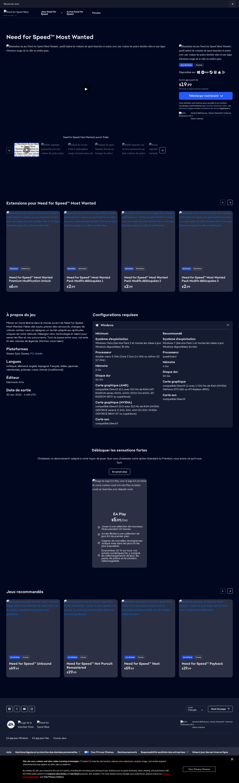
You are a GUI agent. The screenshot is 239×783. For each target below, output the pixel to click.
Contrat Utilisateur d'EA (216, 105)
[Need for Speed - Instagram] (32, 709)
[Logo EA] (10, 724)
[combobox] (195, 709)
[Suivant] (162, 150)
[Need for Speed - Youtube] (24, 709)
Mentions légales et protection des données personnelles (46, 752)
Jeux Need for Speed (48, 12)
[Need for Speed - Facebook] (9, 709)
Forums (96, 12)
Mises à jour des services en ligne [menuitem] (210, 752)
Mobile (38, 353)
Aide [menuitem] (8, 752)
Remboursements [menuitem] (127, 752)
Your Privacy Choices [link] (102, 752)
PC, (32, 353)
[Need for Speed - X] (17, 709)
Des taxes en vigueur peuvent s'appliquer (194, 89)
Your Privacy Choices (199, 769)
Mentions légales (186, 108)
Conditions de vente (209, 108)
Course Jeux (59, 738)
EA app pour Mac (40, 738)
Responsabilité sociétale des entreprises (163, 752)
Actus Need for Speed (75, 12)
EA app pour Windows (17, 738)
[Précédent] (9, 150)
